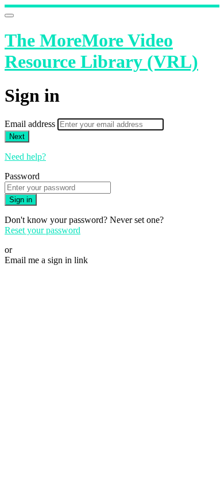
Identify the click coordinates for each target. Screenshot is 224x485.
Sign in (20, 199)
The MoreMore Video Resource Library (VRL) (101, 51)
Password (22, 176)
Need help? (25, 156)
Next (17, 136)
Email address (31, 124)
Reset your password (42, 230)
